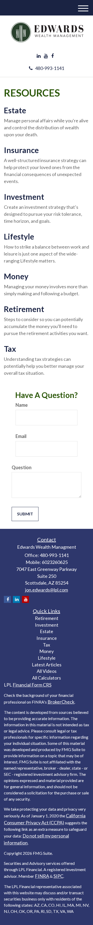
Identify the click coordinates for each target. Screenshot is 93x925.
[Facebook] (52, 56)
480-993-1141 (49, 68)
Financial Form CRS (32, 685)
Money (16, 276)
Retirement (24, 309)
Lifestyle (19, 236)
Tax (10, 348)
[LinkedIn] (39, 56)
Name (22, 405)
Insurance (21, 150)
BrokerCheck (61, 702)
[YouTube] (46, 56)
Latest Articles (46, 664)
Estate (15, 110)
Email (21, 436)
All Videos (47, 671)
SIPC (58, 876)
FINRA (42, 876)
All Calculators (46, 678)
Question (22, 467)
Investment (24, 196)
